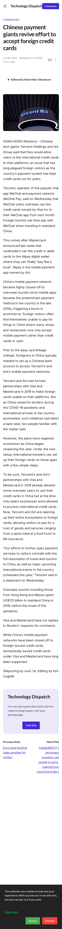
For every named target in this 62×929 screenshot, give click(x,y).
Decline (49, 920)
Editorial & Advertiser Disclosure (31, 79)
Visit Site (31, 725)
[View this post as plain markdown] (50, 59)
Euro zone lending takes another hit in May (15, 752)
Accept (33, 920)
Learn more (11, 911)
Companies (50, 6)
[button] (5, 6)
